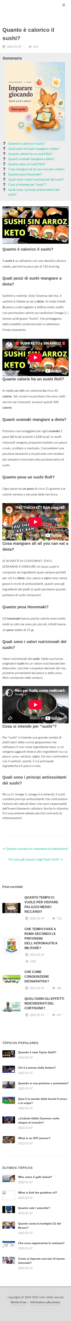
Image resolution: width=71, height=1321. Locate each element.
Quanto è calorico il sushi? (26, 143)
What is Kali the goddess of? (37, 1192)
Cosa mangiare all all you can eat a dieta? (36, 169)
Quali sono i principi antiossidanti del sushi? (33, 192)
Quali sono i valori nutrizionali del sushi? (36, 179)
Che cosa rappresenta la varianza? (41, 1243)
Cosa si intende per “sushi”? (27, 184)
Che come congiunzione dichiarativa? (36, 976)
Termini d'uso (18, 1302)
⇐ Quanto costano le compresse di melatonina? (35, 848)
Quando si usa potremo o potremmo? (43, 1083)
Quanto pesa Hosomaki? (25, 174)
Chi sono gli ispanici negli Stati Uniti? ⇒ (35, 859)
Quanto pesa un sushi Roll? (26, 164)
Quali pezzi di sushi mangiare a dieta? (33, 148)
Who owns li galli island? (35, 1177)
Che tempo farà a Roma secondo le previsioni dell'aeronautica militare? (40, 938)
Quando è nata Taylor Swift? (37, 1052)
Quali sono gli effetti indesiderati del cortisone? (44, 1003)
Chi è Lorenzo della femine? (37, 1067)
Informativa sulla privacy (45, 1302)
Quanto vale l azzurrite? (34, 1208)
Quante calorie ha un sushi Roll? (30, 153)
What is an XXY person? (34, 1138)
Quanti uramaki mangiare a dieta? (31, 159)
